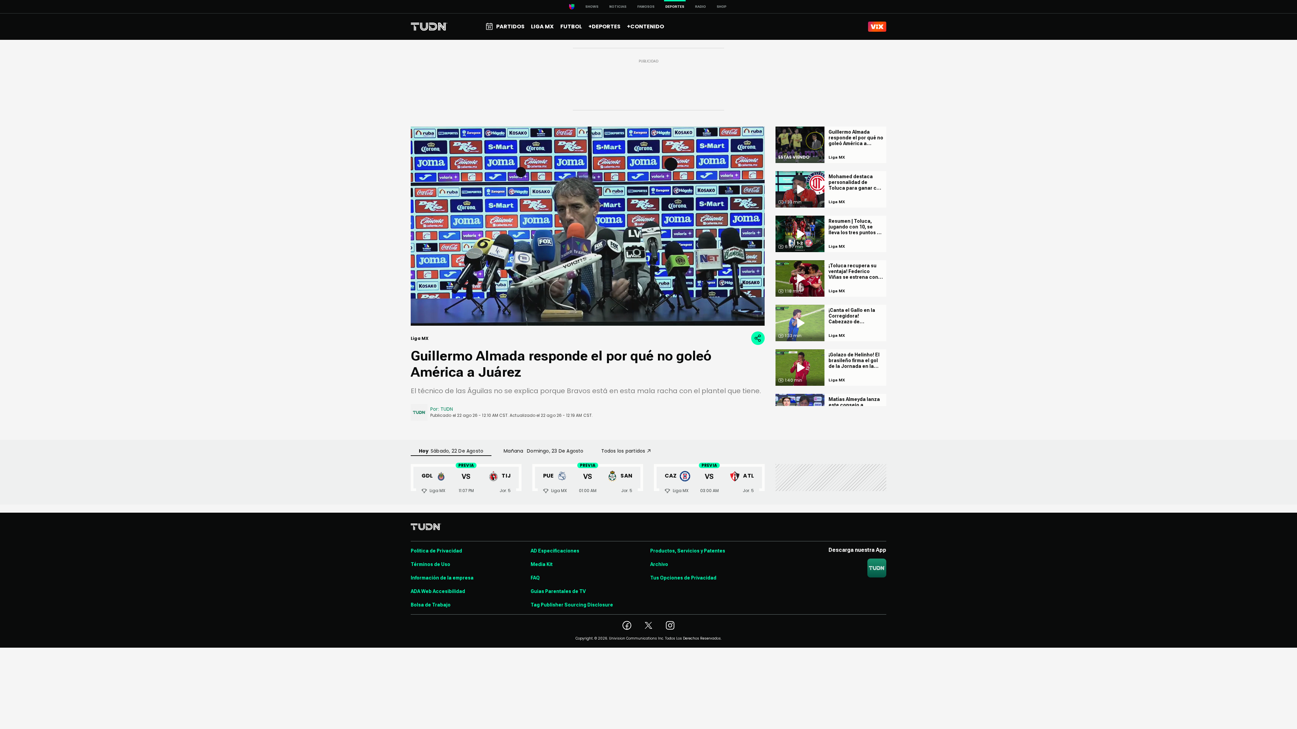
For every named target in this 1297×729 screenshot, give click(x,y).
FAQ (535, 577)
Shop (722, 6)
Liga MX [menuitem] (542, 26)
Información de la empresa (442, 577)
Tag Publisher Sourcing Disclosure (572, 605)
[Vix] (877, 27)
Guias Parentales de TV (558, 591)
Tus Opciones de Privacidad (683, 577)
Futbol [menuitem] (571, 26)
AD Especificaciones (555, 551)
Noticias (618, 6)
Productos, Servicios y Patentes (687, 551)
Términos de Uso (430, 564)
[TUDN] (429, 27)
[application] (588, 226)
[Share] (758, 338)
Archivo (659, 564)
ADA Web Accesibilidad (438, 591)
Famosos (646, 6)
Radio (700, 6)
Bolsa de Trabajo (431, 605)
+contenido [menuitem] (645, 26)
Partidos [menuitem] (510, 26)
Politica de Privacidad (436, 551)
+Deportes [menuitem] (604, 26)
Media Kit (542, 564)
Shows (592, 6)
